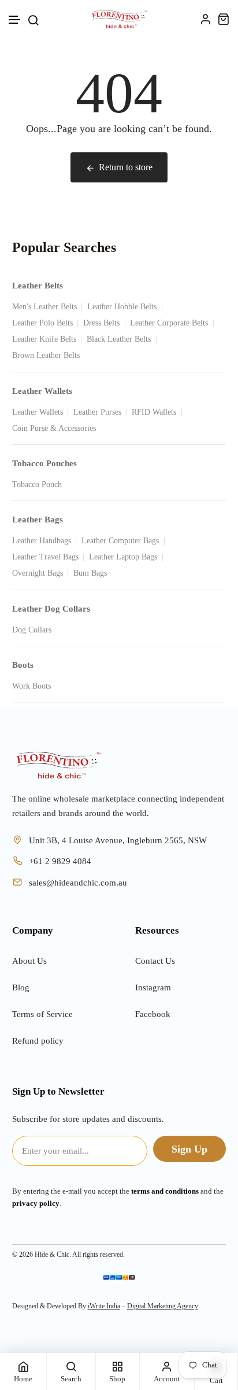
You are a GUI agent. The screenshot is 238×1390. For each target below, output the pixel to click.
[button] (15, 20)
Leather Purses (97, 412)
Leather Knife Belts (44, 339)
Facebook (152, 1014)
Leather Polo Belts (42, 323)
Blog (20, 987)
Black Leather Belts (119, 339)
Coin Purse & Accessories (54, 428)
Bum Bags (90, 573)
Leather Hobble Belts (122, 306)
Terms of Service (42, 1014)
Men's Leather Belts (44, 306)
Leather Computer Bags (120, 540)
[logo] (119, 19)
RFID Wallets (154, 412)
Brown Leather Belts (46, 355)
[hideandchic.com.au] (58, 765)
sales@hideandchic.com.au (78, 882)
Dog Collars (31, 630)
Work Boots (31, 686)
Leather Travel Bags (45, 557)
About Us (29, 960)
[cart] (223, 19)
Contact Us (155, 960)
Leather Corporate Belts (169, 323)
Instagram (153, 987)
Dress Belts (101, 323)
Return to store (126, 167)
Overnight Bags (37, 573)
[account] (205, 19)
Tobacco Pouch (37, 484)
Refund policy (38, 1040)
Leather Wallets (37, 412)
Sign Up (189, 1149)
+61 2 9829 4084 (60, 861)
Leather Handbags (41, 540)
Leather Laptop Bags (123, 557)
